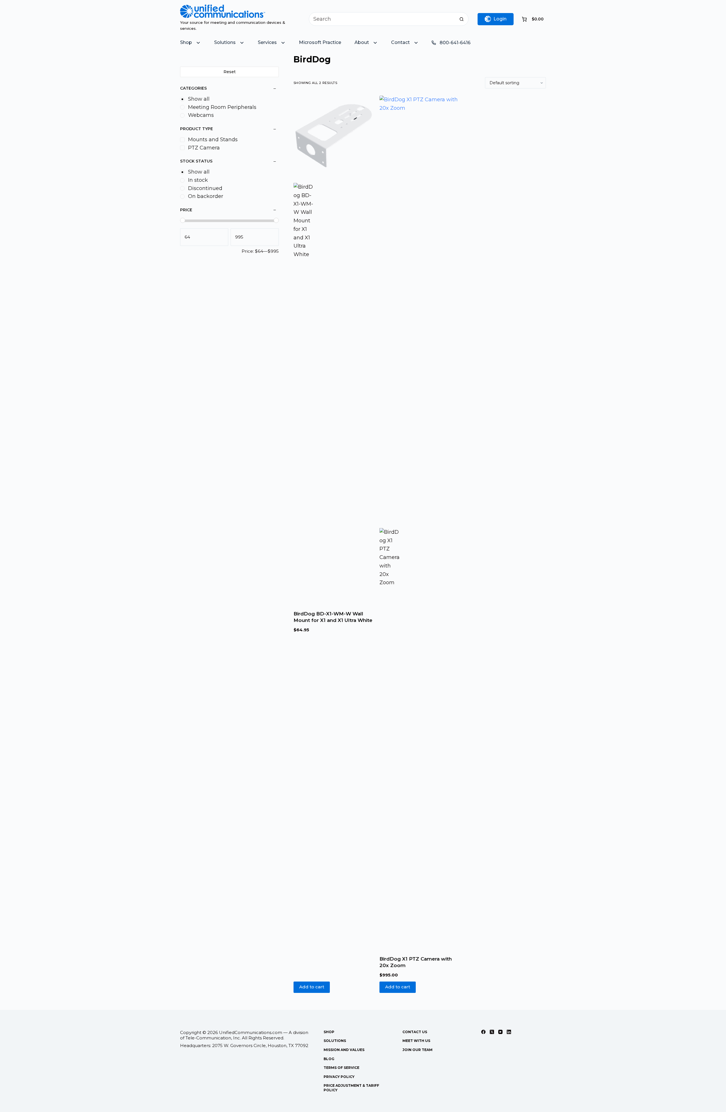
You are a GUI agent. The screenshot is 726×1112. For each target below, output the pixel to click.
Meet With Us (416, 1041)
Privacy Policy (339, 1077)
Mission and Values (344, 1050)
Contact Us (414, 1032)
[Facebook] (483, 1032)
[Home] (222, 8)
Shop (329, 1032)
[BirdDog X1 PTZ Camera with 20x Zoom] (419, 308)
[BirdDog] (304, 395)
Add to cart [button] (311, 986)
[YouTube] (500, 1032)
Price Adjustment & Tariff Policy (351, 1087)
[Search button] (461, 19)
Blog (329, 1059)
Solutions (335, 1041)
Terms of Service (341, 1067)
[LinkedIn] (509, 1032)
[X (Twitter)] (492, 1032)
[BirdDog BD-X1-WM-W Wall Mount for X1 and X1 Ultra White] (334, 136)
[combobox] (382, 19)
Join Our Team (417, 1050)
